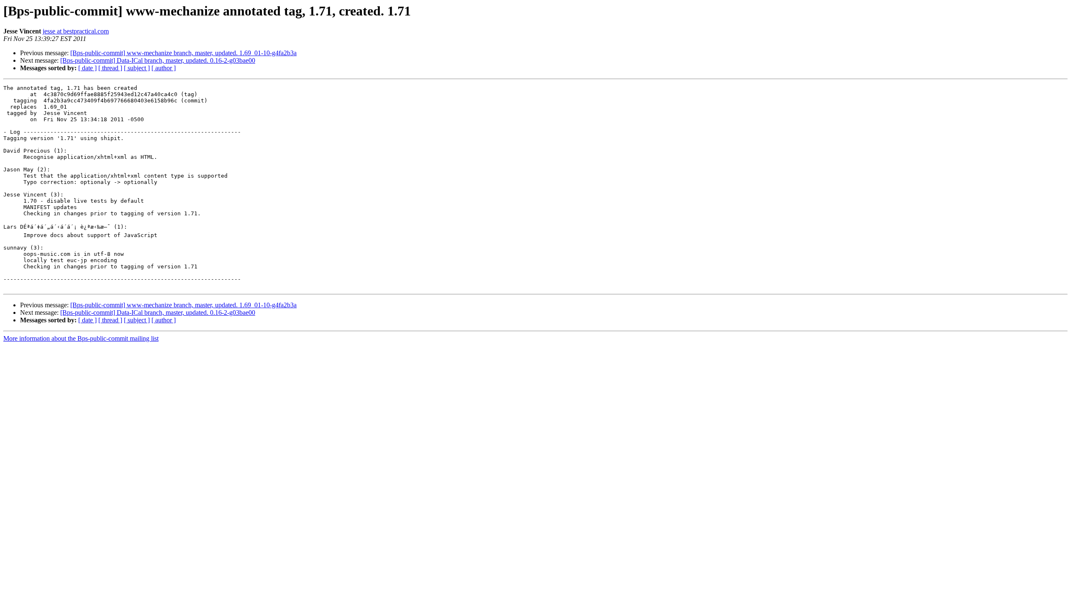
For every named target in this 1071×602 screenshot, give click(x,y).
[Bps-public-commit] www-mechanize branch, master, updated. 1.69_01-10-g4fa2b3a (183, 52)
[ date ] (87, 67)
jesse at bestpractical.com (76, 31)
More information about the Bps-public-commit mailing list (81, 338)
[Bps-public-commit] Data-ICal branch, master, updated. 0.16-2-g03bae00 (157, 60)
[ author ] (163, 67)
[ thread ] (110, 67)
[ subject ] (137, 67)
